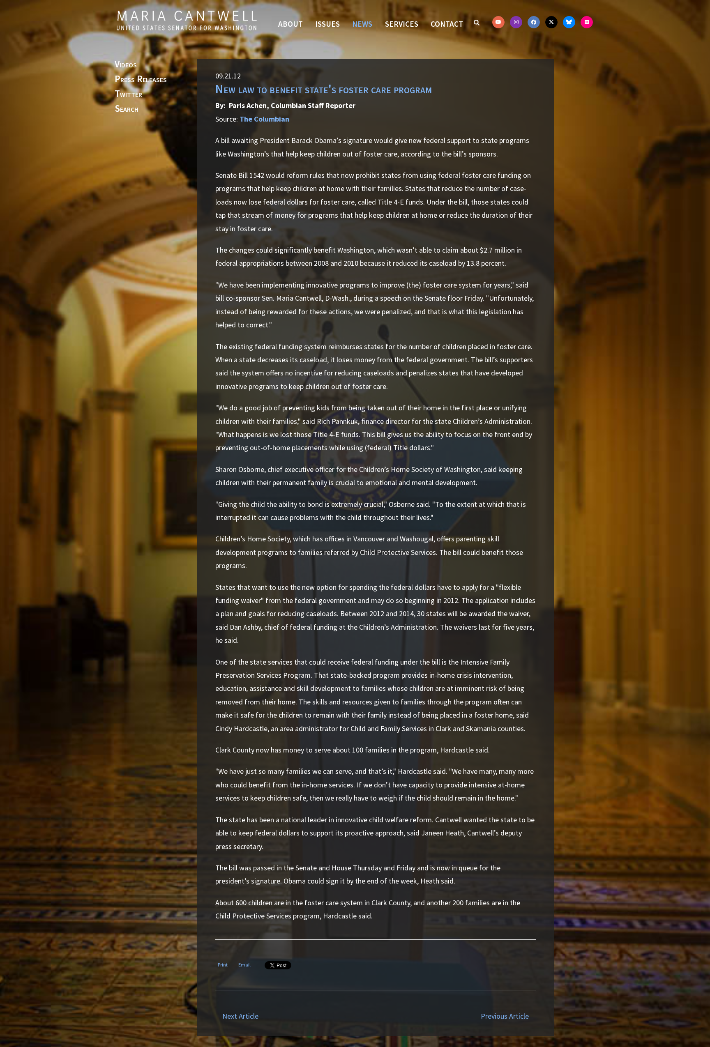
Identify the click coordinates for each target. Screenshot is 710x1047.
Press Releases (141, 79)
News (362, 24)
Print (223, 965)
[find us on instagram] (516, 22)
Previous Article (505, 1016)
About (290, 24)
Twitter (128, 94)
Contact (447, 24)
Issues (327, 24)
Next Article (240, 1016)
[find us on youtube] (498, 22)
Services (401, 24)
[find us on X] (551, 22)
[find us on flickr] (587, 22)
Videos (126, 64)
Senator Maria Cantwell (186, 20)
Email (244, 965)
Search (126, 109)
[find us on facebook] (534, 22)
